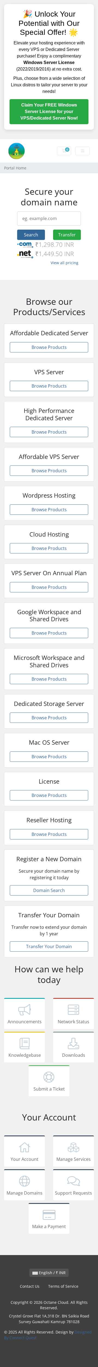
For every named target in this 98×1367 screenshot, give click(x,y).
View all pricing (64, 262)
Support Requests (73, 1193)
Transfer (67, 235)
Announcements (25, 1022)
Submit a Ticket (49, 1089)
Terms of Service (63, 1286)
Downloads (73, 1055)
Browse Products (49, 347)
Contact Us (29, 1286)
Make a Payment (49, 1226)
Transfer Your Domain (49, 946)
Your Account (24, 1159)
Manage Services (73, 1159)
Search (31, 235)
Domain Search (49, 890)
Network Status (73, 1022)
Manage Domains (24, 1193)
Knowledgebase (24, 1055)
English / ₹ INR (52, 1272)
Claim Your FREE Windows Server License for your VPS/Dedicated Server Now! (49, 111)
